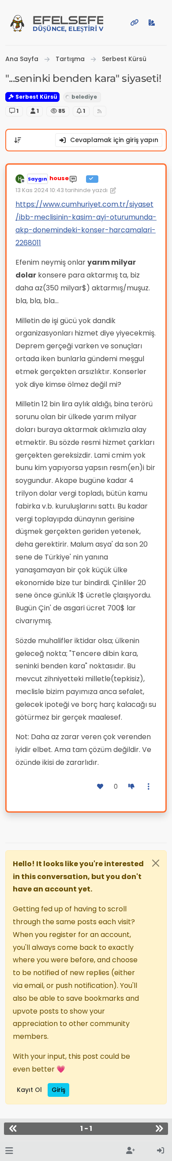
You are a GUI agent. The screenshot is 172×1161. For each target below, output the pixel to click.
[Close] (155, 863)
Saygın (37, 178)
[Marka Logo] (17, 22)
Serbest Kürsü (35, 96)
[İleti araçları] (149, 787)
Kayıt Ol (29, 1089)
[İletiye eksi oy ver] (131, 787)
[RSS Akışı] (100, 111)
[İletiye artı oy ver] (100, 787)
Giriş (58, 1089)
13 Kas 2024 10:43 (39, 190)
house (59, 178)
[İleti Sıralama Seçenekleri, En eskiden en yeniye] (18, 140)
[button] (9, 1151)
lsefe (68, 23)
